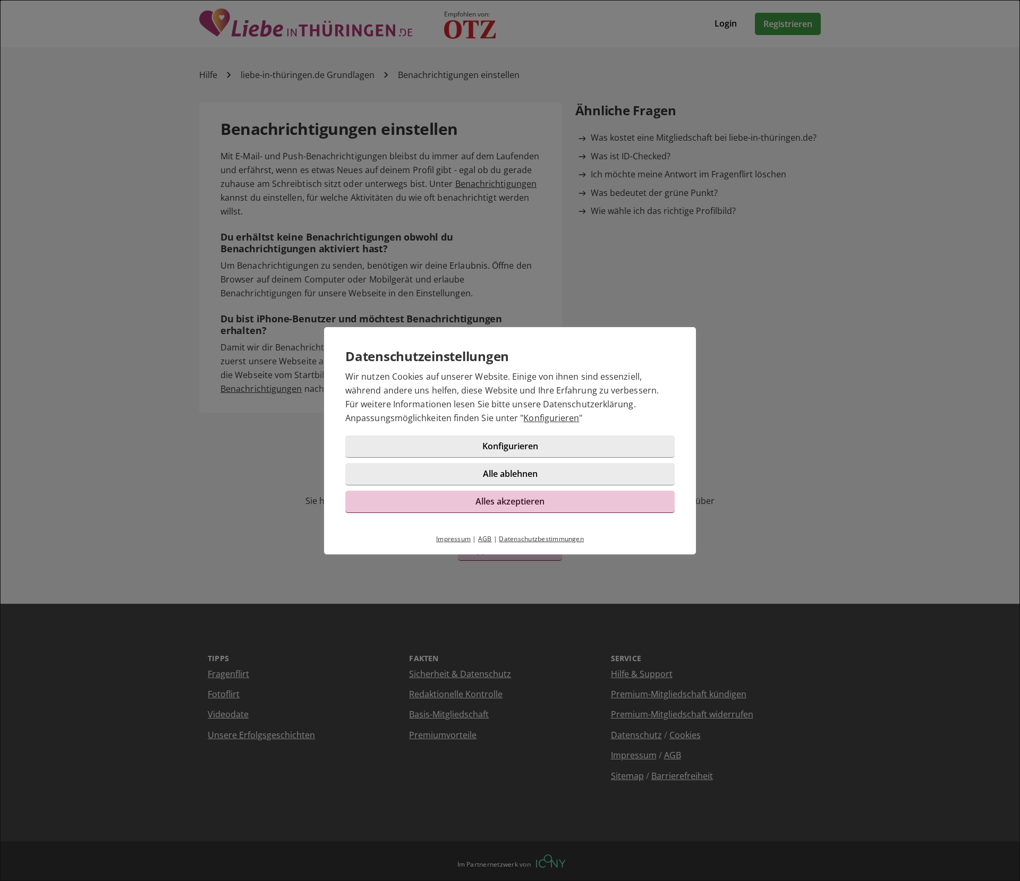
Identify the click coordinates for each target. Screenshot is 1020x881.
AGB (485, 538)
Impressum (453, 538)
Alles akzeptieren (510, 501)
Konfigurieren (551, 418)
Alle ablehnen (510, 474)
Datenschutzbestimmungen (541, 538)
